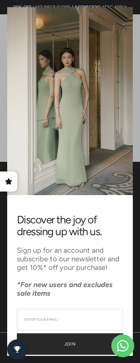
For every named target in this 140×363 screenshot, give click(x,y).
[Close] (124, 27)
